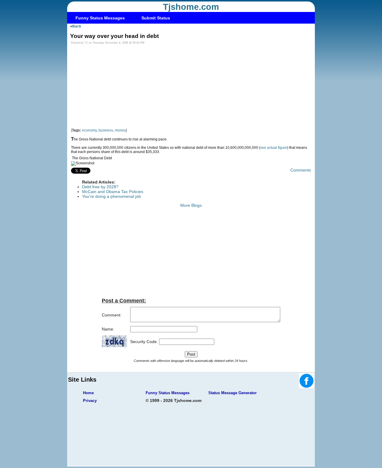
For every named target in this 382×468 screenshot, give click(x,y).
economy (89, 130)
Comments (300, 170)
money (120, 130)
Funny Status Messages (100, 18)
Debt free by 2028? (100, 186)
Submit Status (155, 18)
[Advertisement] (191, 86)
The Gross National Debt (92, 158)
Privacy (90, 400)
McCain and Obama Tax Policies (112, 191)
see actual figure (273, 148)
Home (88, 393)
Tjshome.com (191, 7)
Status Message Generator (232, 393)
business (105, 130)
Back (76, 26)
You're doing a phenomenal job (111, 196)
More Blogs (191, 205)
